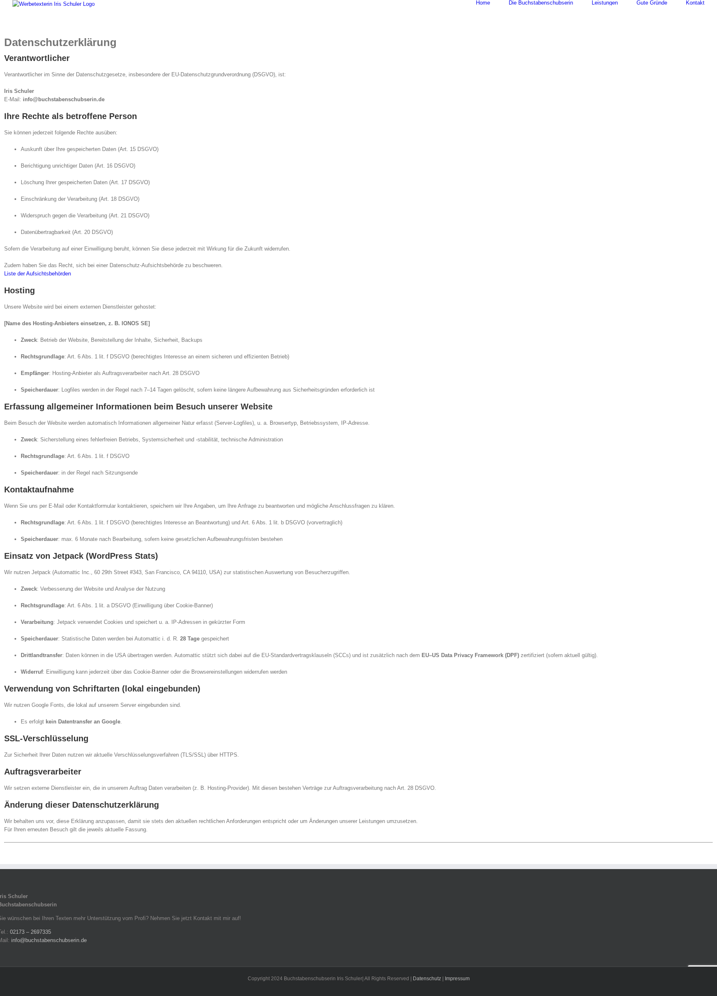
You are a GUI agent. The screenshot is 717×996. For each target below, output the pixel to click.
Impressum (457, 978)
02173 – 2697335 (30, 932)
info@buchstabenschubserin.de (49, 940)
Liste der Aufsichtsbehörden (37, 273)
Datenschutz (427, 978)
